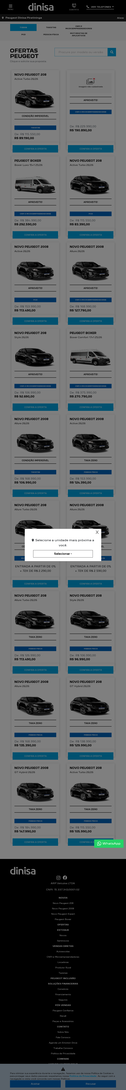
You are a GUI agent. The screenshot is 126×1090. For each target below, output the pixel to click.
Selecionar (62, 553)
